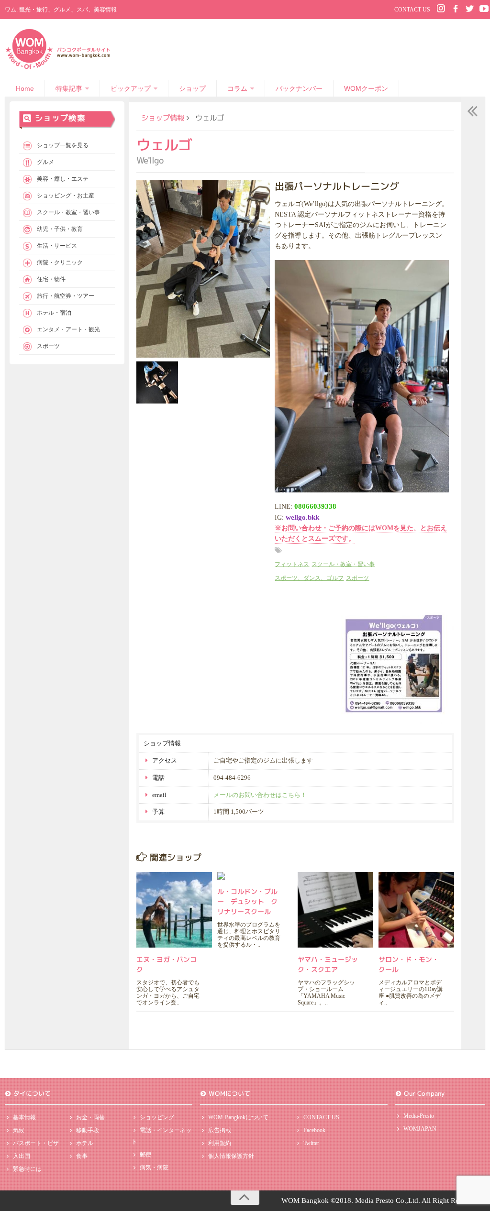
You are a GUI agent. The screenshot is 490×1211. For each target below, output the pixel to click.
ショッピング (157, 1117)
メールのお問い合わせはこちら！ (260, 794)
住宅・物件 (51, 279)
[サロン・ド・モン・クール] (416, 910)
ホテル (84, 1143)
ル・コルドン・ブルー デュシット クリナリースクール (247, 901)
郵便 (145, 1154)
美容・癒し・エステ (63, 178)
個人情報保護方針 (231, 1156)
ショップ (192, 88)
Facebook (314, 1130)
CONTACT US (412, 9)
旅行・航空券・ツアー (65, 296)
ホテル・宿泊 (54, 312)
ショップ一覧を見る (63, 145)
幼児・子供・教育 (60, 229)
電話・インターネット (161, 1136)
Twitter (311, 1143)
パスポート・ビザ (36, 1143)
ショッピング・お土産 (65, 195)
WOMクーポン (366, 88)
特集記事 (69, 88)
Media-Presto (418, 1116)
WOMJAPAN (419, 1128)
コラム (237, 88)
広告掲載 (219, 1130)
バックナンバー (299, 88)
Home (25, 88)
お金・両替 (90, 1117)
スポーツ (357, 578)
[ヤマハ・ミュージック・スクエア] (335, 910)
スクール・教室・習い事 (343, 564)
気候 (18, 1130)
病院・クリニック (60, 262)
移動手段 (87, 1130)
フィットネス (292, 564)
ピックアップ (131, 88)
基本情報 (24, 1117)
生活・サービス (57, 245)
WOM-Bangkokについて (238, 1117)
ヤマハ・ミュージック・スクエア (328, 964)
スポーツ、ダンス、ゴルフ (309, 578)
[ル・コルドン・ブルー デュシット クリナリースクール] (255, 876)
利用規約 (219, 1143)
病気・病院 (154, 1167)
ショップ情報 (162, 117)
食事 (82, 1156)
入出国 (21, 1156)
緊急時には (27, 1169)
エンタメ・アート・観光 (68, 329)
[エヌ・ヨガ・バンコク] (174, 910)
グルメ (45, 162)
